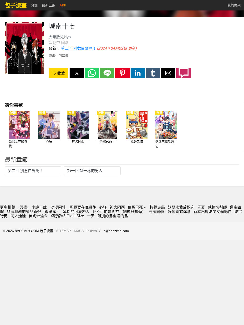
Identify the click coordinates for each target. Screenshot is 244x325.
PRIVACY (93, 231)
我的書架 (234, 5)
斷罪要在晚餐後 (83, 207)
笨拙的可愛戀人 (76, 212)
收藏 (60, 73)
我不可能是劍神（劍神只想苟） (119, 212)
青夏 (201, 207)
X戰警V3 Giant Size (67, 216)
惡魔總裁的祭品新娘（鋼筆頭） (33, 212)
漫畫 (24, 207)
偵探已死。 (137, 207)
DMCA (78, 231)
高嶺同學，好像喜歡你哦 (170, 212)
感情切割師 (217, 207)
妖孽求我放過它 (181, 207)
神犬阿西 (117, 207)
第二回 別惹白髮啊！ (78, 48)
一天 (91, 216)
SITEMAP (63, 231)
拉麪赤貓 (157, 207)
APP (63, 5)
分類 (34, 5)
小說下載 (39, 207)
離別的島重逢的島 (112, 216)
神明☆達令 (38, 216)
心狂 (103, 207)
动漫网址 (58, 207)
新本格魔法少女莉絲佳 (212, 212)
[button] (77, 73)
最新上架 (48, 5)
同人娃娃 (18, 216)
